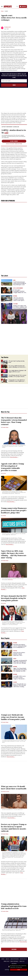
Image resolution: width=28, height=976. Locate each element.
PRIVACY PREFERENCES (14, 961)
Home (2, 11)
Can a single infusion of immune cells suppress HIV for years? (17, 371)
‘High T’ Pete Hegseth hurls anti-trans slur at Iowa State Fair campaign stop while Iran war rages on (20, 670)
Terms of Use (19, 967)
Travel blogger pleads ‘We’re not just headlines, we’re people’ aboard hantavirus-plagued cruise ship (17, 376)
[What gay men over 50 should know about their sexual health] (14, 801)
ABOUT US (7, 959)
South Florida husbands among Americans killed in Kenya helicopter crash (19, 283)
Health (6, 11)
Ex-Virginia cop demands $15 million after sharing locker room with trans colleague (20, 662)
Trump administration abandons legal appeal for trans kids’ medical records (14, 906)
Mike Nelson (10, 579)
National (15, 296)
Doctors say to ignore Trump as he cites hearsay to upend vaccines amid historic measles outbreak (14, 827)
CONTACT (3, 959)
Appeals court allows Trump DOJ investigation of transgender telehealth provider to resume (12, 467)
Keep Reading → (14, 457)
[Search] (17, 6)
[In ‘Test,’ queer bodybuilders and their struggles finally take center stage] (6, 290)
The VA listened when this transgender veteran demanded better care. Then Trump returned (14, 421)
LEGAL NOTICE (14, 963)
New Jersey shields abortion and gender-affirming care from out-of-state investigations (17, 367)
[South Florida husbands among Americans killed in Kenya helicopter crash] (6, 282)
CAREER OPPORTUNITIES (14, 959)
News (14, 280)
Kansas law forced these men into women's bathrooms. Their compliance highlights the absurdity (19, 655)
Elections (15, 303)
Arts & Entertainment (18, 288)
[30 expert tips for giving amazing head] (4, 361)
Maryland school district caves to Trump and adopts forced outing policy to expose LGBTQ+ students (20, 646)
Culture (15, 682)
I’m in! (14, 85)
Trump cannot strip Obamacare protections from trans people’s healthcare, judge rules (14, 510)
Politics (15, 650)
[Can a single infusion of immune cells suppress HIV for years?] (4, 371)
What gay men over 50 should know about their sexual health (13, 787)
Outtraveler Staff (7, 27)
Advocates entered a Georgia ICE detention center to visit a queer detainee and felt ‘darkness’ (20, 299)
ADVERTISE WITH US (23, 959)
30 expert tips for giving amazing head (16, 361)
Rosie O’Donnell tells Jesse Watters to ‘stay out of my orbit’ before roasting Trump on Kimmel (19, 686)
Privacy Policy (12, 967)
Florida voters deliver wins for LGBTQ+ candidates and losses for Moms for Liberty (20, 307)
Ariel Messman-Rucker (5, 791)
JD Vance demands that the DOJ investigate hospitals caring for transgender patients (13, 598)
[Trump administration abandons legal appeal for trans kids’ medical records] (14, 921)
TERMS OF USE (21, 961)
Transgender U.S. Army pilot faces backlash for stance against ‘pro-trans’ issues (17, 381)
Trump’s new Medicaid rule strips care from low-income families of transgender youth (13, 717)
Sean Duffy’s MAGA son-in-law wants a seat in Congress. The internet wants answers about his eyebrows (19, 678)
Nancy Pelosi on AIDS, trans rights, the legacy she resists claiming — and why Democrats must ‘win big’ (13, 554)
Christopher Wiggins (5, 427)
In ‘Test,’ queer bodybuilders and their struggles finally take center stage (20, 292)
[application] (14, 316)
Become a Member (14, 141)
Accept (18, 969)
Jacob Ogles (4, 473)
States (14, 658)
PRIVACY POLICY (6, 961)
